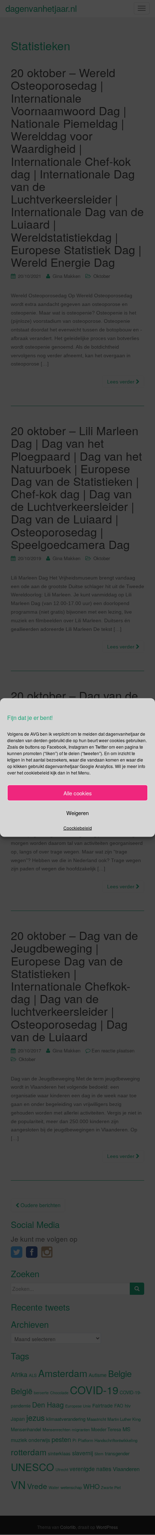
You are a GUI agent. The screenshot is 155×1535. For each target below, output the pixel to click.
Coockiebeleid (77, 828)
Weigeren (77, 812)
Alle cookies (77, 792)
